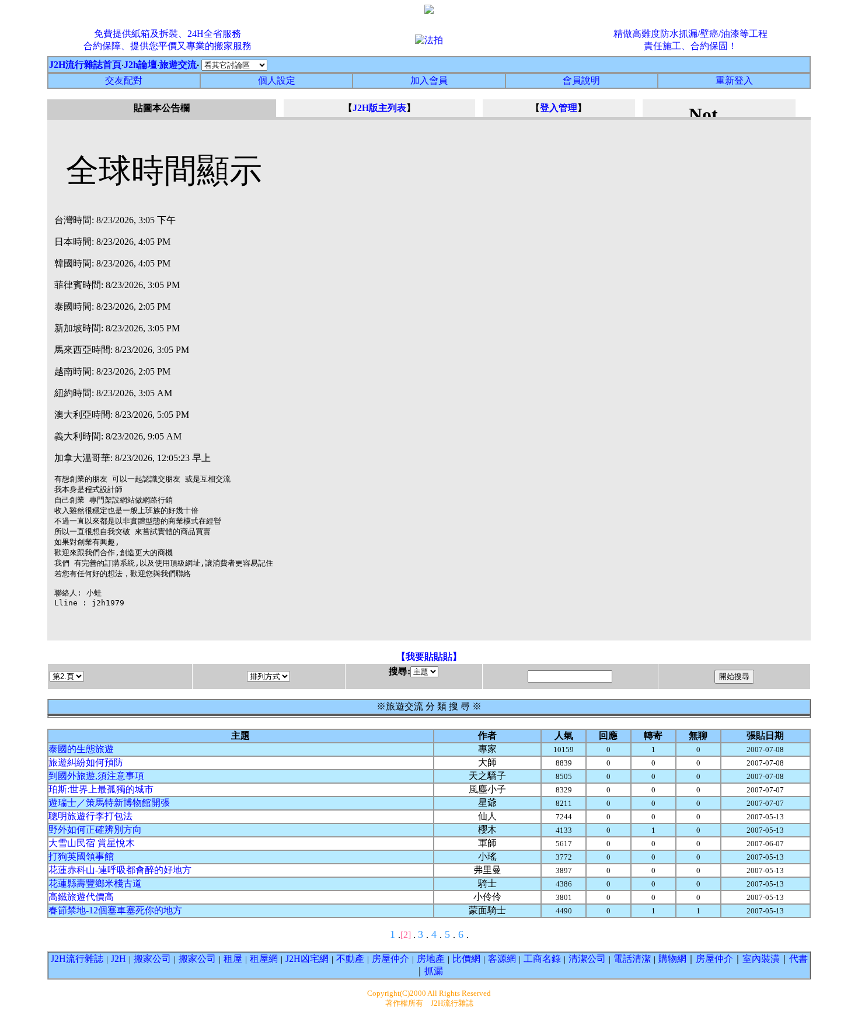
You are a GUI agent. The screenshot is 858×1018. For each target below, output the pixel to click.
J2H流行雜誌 (77, 959)
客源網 (502, 959)
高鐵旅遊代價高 (81, 897)
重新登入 (734, 80)
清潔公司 (587, 959)
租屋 (233, 959)
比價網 (466, 959)
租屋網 (264, 959)
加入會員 (429, 80)
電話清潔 (632, 959)
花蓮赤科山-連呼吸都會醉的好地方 (119, 870)
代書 (798, 959)
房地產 (431, 959)
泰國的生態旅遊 (81, 749)
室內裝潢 (761, 959)
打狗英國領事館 (81, 856)
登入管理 (558, 108)
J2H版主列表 (379, 108)
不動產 (350, 959)
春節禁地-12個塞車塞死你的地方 (115, 910)
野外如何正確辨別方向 (95, 830)
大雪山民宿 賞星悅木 (91, 843)
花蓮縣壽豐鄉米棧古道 (95, 883)
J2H (118, 959)
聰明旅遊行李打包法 (90, 816)
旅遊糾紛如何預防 (85, 762)
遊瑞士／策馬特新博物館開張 (109, 803)
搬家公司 (152, 959)
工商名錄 (542, 959)
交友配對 (123, 80)
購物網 (672, 959)
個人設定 (276, 80)
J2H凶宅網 (307, 959)
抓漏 (433, 971)
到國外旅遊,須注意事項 (96, 776)
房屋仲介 (390, 959)
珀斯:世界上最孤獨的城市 (101, 789)
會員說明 (581, 80)
